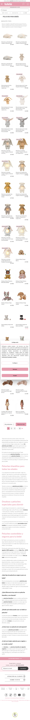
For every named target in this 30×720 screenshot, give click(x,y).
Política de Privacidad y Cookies (9, 357)
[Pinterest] (15, 694)
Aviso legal (16, 689)
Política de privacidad (3, 689)
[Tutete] (8, 4)
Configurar (14, 363)
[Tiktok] (10, 694)
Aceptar (15, 375)
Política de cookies (10, 689)
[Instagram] (23, 694)
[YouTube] (19, 694)
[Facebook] (6, 694)
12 (19, 428)
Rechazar (15, 369)
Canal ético (28, 689)
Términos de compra (22, 689)
